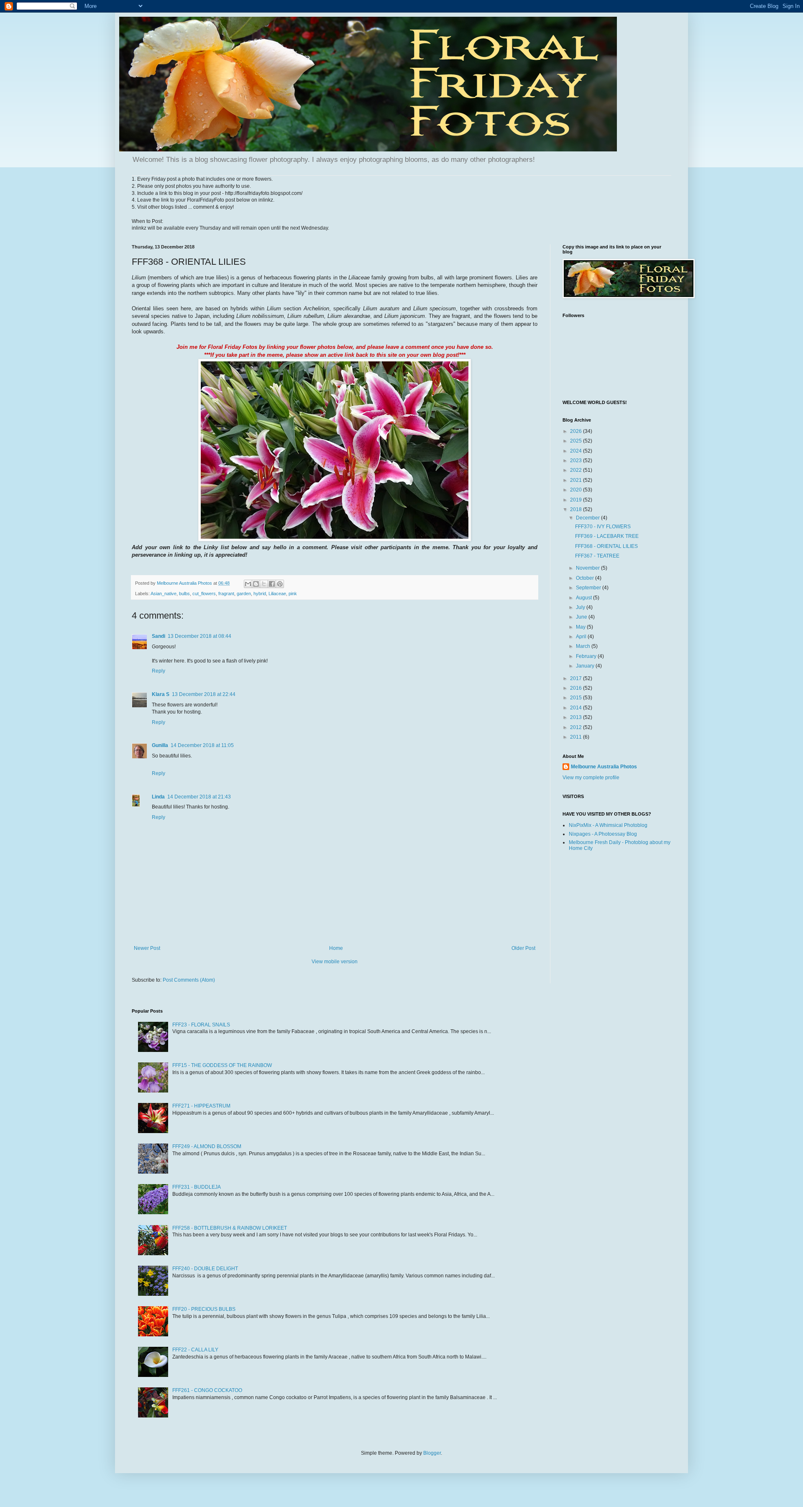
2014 (576, 708)
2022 (576, 470)
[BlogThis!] (256, 584)
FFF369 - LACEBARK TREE (607, 536)
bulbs (184, 593)
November (588, 568)
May (581, 627)
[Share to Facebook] (272, 584)
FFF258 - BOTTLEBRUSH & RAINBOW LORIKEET (229, 1228)
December (588, 518)
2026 (576, 431)
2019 (576, 500)
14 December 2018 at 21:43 (199, 797)
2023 (576, 460)
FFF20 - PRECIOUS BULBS (203, 1309)
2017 (576, 678)
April (582, 637)
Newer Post (147, 948)
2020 (576, 490)
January (586, 666)
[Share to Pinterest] (280, 584)
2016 (576, 688)
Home (336, 948)
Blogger (432, 1453)
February (587, 656)
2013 (576, 717)
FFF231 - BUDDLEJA (196, 1187)
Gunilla (160, 745)
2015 (576, 698)
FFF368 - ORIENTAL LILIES (606, 546)
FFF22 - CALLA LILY (195, 1350)
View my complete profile (591, 777)
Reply (158, 671)
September (589, 588)
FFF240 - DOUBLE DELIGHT (205, 1269)
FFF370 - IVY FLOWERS (603, 527)
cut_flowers (204, 593)
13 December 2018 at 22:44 (203, 694)
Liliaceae (277, 593)
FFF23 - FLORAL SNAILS (201, 1025)
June (582, 617)
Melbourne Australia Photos (604, 767)
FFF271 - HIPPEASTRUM (201, 1106)
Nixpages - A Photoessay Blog (603, 834)
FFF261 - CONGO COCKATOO (207, 1390)
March (583, 646)
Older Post (523, 948)
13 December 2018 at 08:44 (199, 636)
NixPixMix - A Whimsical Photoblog (608, 825)
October (585, 578)
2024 (576, 451)
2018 (576, 509)
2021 (576, 480)
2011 (576, 737)
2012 (576, 727)
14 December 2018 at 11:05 (202, 745)
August (584, 598)
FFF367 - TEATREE (597, 556)
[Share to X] (264, 584)
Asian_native (163, 593)
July (581, 607)
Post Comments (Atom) (189, 980)
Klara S (160, 694)
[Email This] (248, 584)
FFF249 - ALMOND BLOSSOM (206, 1146)
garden (244, 593)
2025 (576, 441)
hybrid (259, 593)
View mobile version (335, 962)
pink (293, 593)
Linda (158, 797)
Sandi (158, 636)
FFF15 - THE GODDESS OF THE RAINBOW (222, 1065)
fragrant (226, 593)
